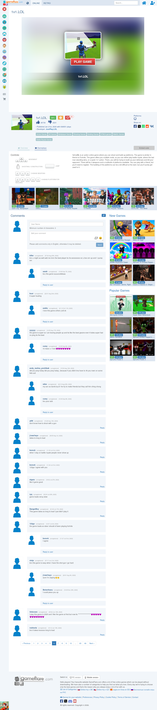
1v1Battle (87, 208)
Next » (91, 643)
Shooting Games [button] (79, 134)
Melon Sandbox (116, 337)
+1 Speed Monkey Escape (120, 240)
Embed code (144, 148)
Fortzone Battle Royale (68, 208)
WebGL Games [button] (118, 134)
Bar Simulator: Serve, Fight (120, 284)
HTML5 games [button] (106, 134)
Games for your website (72, 697)
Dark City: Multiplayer (20, 208)
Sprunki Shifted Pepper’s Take (144, 337)
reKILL (38, 208)
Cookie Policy (111, 697)
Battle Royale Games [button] (44, 139)
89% (53, 117)
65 (80, 643)
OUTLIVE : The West (139, 208)
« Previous (26, 643)
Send (100, 245)
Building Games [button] (93, 134)
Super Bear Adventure (141, 315)
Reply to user (48, 285)
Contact (135, 697)
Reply (102, 428)
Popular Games (119, 290)
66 (85, 643)
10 (71, 643)
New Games (117, 215)
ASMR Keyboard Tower (119, 262)
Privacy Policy (99, 697)
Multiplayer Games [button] (65, 134)
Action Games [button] (42, 134)
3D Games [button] (52, 134)
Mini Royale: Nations (115, 208)
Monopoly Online (116, 315)
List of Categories (69, 689)
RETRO (48, 3)
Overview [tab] (24, 148)
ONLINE (37, 3)
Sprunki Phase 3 (139, 359)
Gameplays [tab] (41, 148)
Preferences (88, 697)
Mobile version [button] (92, 677)
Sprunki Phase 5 (116, 359)
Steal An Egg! (138, 240)
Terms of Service (124, 697)
